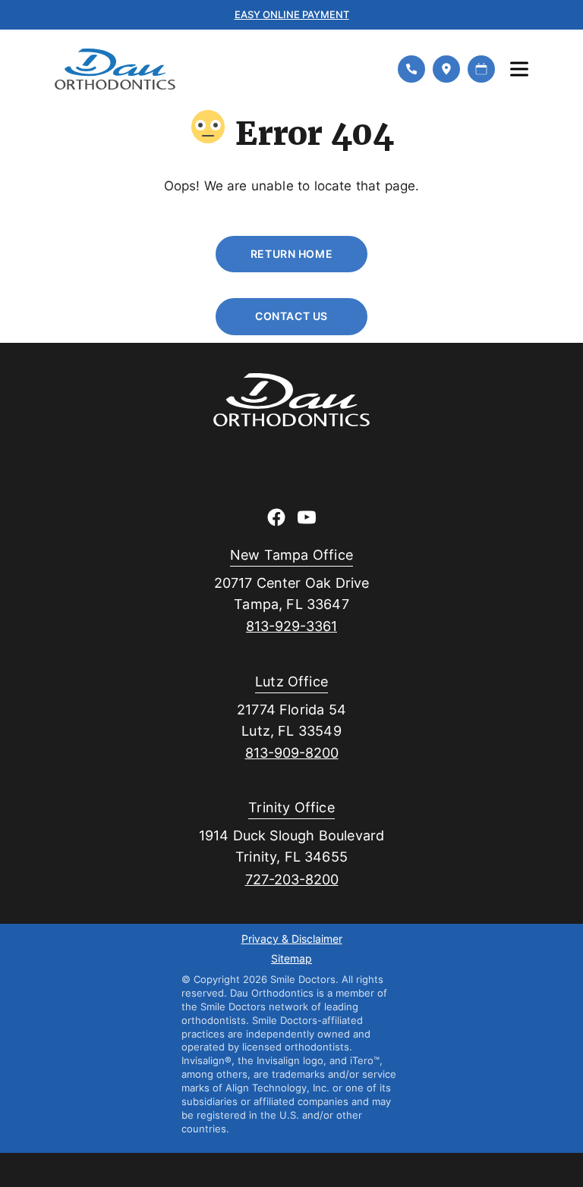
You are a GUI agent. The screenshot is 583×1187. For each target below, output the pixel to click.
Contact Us (291, 316)
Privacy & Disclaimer (291, 940)
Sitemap (291, 959)
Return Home (291, 254)
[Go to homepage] (217, 69)
